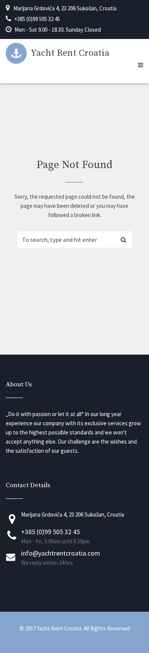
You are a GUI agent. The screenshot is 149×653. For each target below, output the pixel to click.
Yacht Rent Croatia (70, 53)
